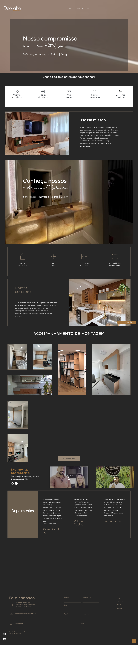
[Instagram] (12, 483)
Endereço (86, 614)
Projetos (120, 605)
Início (118, 598)
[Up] (134, 641)
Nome (66, 597)
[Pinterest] (16, 483)
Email (66, 605)
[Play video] (69, 477)
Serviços (120, 601)
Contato (119, 608)
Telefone (67, 614)
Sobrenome (87, 597)
